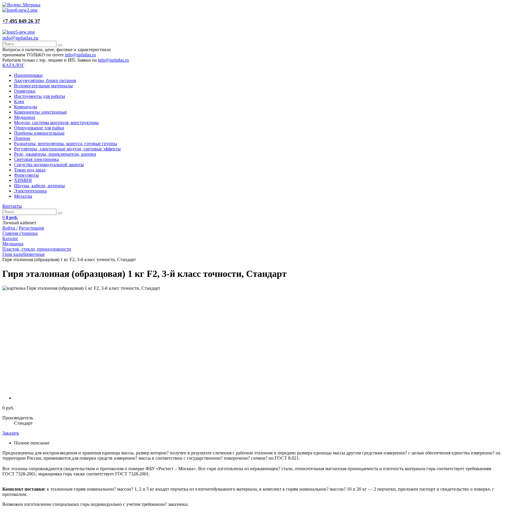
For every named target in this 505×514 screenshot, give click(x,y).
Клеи (19, 101)
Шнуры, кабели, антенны (39, 185)
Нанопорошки (28, 75)
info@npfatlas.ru (20, 38)
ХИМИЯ (23, 180)
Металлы (23, 196)
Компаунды (25, 106)
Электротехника (30, 190)
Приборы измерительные (39, 133)
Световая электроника (36, 159)
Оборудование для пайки (39, 127)
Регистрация (31, 227)
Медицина (24, 117)
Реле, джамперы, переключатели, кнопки (55, 154)
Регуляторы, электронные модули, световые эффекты (67, 148)
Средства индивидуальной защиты (49, 164)
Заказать (10, 432)
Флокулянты (26, 175)
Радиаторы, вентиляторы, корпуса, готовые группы (65, 143)
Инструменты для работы (39, 96)
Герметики (24, 90)
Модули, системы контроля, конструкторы (56, 122)
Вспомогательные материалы (43, 85)
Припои (22, 138)
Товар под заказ (29, 169)
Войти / (10, 227)
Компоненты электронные (40, 112)
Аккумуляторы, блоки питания (45, 80)
